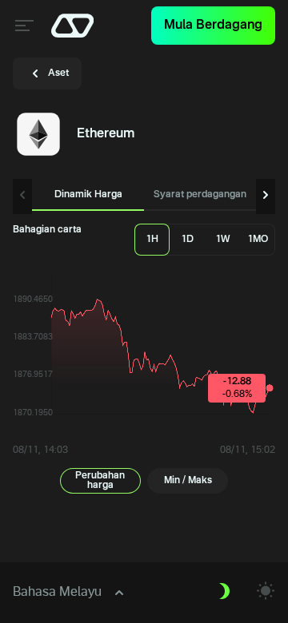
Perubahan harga (100, 480)
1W (222, 239)
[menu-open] (22, 25)
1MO (257, 239)
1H (152, 239)
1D (187, 239)
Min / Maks (188, 481)
